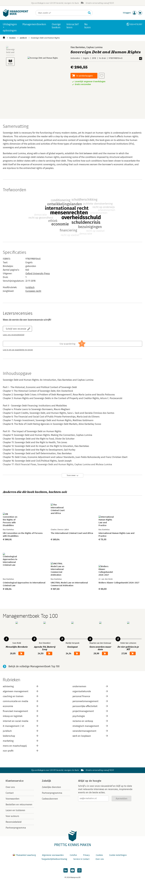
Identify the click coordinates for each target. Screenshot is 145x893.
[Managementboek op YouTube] (72, 870)
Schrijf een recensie (16, 328)
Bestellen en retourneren (19, 804)
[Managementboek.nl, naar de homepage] (15, 16)
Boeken (12, 38)
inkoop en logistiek (12, 716)
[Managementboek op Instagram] (79, 870)
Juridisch (23, 38)
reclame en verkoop (82, 721)
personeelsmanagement (85, 701)
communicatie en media (15, 701)
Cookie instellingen (118, 855)
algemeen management (15, 691)
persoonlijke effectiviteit (84, 706)
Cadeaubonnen (50, 798)
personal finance (81, 696)
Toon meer (71, 475)
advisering (8, 686)
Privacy (86, 855)
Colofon (73, 855)
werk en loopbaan (81, 736)
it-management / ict (13, 726)
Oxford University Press (37, 273)
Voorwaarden (12, 798)
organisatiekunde (81, 691)
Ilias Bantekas (78, 47)
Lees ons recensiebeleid (13, 335)
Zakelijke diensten (51, 787)
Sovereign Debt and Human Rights (45, 38)
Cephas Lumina (94, 47)
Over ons (10, 787)
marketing (8, 741)
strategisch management (85, 726)
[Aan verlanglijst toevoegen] (102, 76)
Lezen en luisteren (15, 810)
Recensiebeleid (14, 822)
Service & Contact (81, 859)
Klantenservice (15, 780)
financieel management (15, 711)
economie (8, 706)
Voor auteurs (12, 816)
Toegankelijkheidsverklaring (54, 859)
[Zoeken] (89, 13)
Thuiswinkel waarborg (25, 855)
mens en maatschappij (15, 745)
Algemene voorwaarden (53, 855)
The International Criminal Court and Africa (72, 533)
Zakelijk (46, 780)
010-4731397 (136, 24)
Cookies (99, 855)
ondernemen (79, 686)
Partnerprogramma (16, 827)
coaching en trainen (13, 696)
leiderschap (9, 736)
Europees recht (33, 291)
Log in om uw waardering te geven (18, 350)
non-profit (8, 750)
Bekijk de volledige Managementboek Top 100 (33, 666)
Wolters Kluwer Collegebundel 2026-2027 (119, 582)
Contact (10, 793)
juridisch (7, 731)
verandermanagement (84, 731)
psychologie (78, 716)
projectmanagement (83, 711)
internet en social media (15, 721)
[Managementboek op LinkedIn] (65, 870)
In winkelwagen (84, 75)
